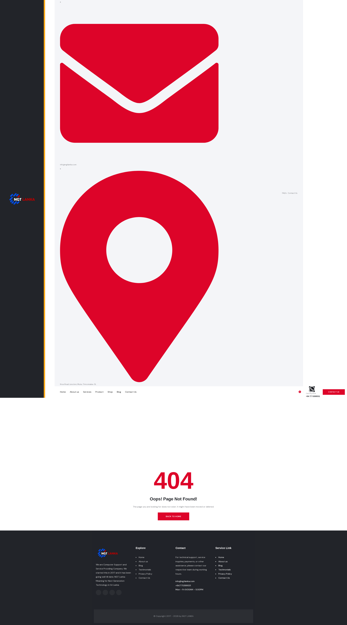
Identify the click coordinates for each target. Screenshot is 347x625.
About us (143, 561)
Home (141, 557)
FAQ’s (284, 193)
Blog (141, 565)
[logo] (22, 198)
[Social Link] (325, 193)
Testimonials (145, 569)
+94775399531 (183, 585)
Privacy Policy (145, 573)
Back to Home (173, 516)
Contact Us (292, 193)
